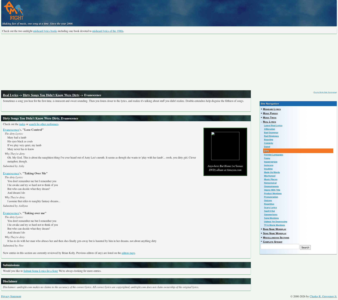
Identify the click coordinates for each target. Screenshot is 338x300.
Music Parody (270, 113)
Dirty (266, 151)
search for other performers (43, 124)
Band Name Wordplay (274, 229)
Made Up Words (272, 172)
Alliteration (269, 129)
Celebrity (268, 143)
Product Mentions (273, 193)
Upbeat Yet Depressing (275, 221)
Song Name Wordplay (274, 233)
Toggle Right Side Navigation (325, 92)
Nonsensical (270, 183)
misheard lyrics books (45, 31)
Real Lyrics (10, 95)
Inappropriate (270, 162)
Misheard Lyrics (272, 109)
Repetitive (269, 204)
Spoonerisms (270, 214)
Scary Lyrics (270, 207)
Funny (267, 158)
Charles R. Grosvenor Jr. (323, 296)
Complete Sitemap (272, 241)
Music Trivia (269, 117)
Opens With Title (272, 190)
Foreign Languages (273, 155)
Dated (267, 147)
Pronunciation (271, 197)
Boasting (268, 139)
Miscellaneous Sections (276, 237)
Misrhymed (269, 176)
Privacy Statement (11, 296)
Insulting (268, 169)
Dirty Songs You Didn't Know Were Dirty (51, 95)
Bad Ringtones (271, 136)
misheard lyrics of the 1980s (107, 31)
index (22, 124)
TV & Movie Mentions (274, 225)
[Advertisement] (169, 62)
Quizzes (268, 200)
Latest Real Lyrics (273, 125)
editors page (128, 253)
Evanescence (11, 130)
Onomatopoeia (271, 186)
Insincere (268, 165)
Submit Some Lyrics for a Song (40, 271)
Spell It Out (269, 211)
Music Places (270, 179)
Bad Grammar (271, 132)
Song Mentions (271, 218)
